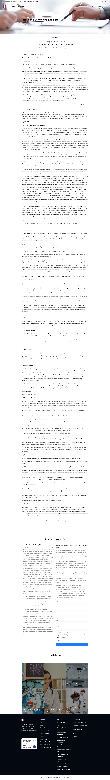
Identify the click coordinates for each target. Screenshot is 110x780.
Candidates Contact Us (80, 722)
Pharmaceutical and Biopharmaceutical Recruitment (62, 732)
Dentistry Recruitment (62, 737)
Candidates (77, 719)
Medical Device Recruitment (75, 683)
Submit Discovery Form (72, 644)
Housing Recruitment (62, 766)
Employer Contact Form (46, 742)
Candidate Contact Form (80, 725)
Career (41, 725)
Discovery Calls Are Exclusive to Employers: (63, 632)
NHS (58, 725)
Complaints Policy (44, 733)
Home (13, 6)
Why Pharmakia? (61, 722)
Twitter (75, 734)
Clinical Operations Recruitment (54, 709)
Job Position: (58, 614)
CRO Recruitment (28, 683)
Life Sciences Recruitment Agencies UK (74, 708)
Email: (57, 620)
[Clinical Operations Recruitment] (55, 688)
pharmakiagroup (54, 777)
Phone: (57, 626)
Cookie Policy (43, 739)
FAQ (41, 722)
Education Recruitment (63, 764)
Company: (57, 607)
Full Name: (58, 601)
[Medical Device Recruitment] (77, 675)
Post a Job (59, 719)
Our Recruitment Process (46, 744)
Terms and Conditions (45, 730)
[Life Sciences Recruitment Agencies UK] (77, 701)
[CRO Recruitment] (33, 675)
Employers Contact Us (45, 747)
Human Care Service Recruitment (62, 746)
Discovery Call (20, 6)
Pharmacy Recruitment (63, 728)
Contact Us (42, 728)
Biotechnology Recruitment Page (64, 750)
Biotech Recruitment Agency (31, 709)
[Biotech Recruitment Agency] (33, 701)
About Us (42, 719)
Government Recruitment (63, 769)
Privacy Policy (43, 736)
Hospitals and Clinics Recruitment (62, 755)
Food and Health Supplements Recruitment (63, 760)
